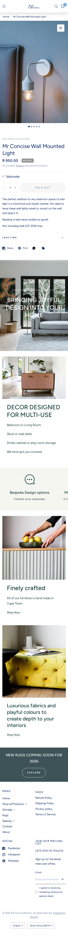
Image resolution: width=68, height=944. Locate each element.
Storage (7, 809)
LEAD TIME (9, 237)
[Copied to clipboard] (44, 248)
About (6, 832)
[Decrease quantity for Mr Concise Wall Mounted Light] (5, 187)
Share (10, 248)
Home (6, 16)
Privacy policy (43, 809)
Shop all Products (13, 804)
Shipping (20, 165)
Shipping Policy (44, 803)
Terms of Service (45, 814)
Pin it (25, 248)
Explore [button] (34, 772)
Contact (7, 826)
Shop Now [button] (13, 612)
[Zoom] (60, 28)
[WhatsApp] (34, 248)
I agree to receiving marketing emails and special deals (50, 892)
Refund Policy (43, 797)
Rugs (5, 815)
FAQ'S (39, 792)
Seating (7, 821)
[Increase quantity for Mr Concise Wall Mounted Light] (15, 187)
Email (38, 872)
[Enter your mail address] (62, 879)
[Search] (56, 6)
